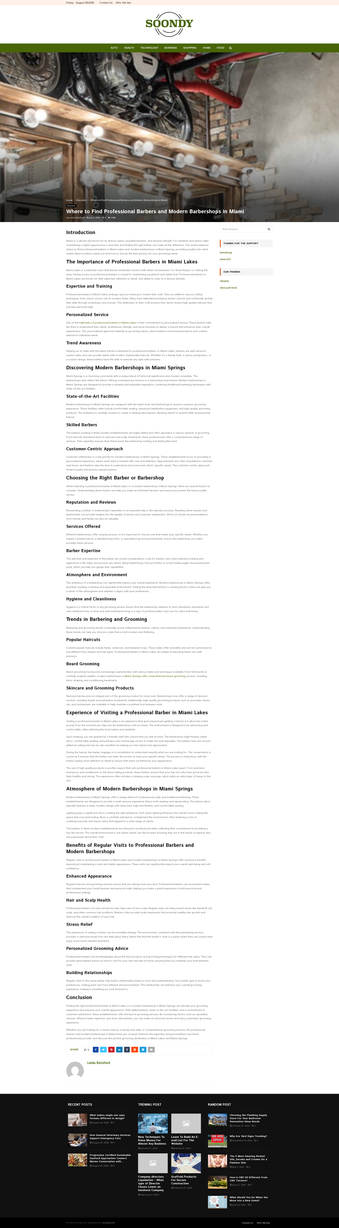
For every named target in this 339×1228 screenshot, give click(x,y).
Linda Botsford (77, 217)
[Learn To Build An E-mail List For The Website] (186, 1123)
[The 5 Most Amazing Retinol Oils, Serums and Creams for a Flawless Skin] (217, 1161)
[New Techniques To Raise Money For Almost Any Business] (153, 1123)
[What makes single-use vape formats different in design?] (77, 1120)
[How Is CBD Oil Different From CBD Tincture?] (217, 1182)
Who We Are (123, 2)
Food (220, 47)
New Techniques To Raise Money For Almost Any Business (152, 1140)
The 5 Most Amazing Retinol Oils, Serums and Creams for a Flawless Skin (248, 1159)
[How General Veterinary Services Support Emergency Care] (77, 1140)
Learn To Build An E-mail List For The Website (185, 1140)
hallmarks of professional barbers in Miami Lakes (107, 322)
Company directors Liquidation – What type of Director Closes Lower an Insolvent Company (151, 1183)
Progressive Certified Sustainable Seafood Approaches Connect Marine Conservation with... (110, 1158)
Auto (114, 47)
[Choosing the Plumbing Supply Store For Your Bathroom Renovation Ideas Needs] (217, 1120)
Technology (149, 47)
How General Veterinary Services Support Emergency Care (110, 1136)
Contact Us (106, 2)
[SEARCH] (269, 229)
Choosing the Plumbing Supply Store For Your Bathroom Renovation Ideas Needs (248, 1118)
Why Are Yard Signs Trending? (248, 1136)
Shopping (190, 47)
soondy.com (108, 1222)
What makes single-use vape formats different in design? (107, 1116)
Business (170, 47)
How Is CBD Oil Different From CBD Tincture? (248, 1179)
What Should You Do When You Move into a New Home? (249, 1199)
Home (206, 47)
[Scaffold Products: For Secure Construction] (186, 1163)
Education (71, 206)
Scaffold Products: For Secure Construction (184, 1180)
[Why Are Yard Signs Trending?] (217, 1141)
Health (129, 47)
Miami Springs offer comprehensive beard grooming (155, 676)
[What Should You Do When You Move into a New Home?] (217, 1202)
